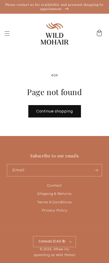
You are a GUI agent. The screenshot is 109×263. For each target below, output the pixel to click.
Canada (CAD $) (52, 241)
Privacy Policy (54, 210)
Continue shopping (54, 111)
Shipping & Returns (54, 194)
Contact (54, 185)
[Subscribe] (96, 170)
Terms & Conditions (54, 202)
